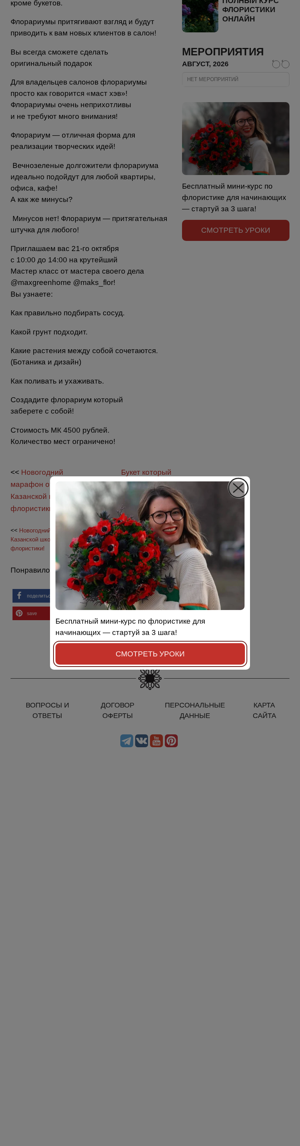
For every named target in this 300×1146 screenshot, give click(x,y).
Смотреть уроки (150, 653)
